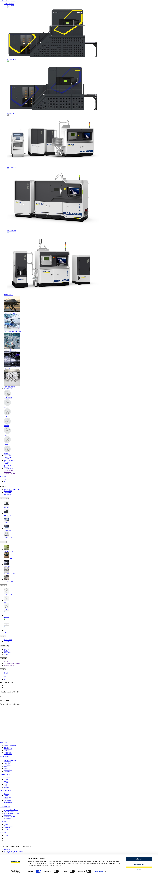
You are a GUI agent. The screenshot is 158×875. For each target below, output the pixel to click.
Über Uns (6, 794)
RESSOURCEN (8, 468)
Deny (139, 869)
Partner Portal (8, 827)
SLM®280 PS (8, 752)
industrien (3, 542)
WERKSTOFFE (8, 388)
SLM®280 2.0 (8, 754)
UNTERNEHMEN (9, 460)
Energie (6, 768)
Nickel (5, 781)
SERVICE (3, 821)
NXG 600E (7, 747)
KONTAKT (3, 476)
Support (6, 824)
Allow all (139, 859)
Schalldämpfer (8, 765)
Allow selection (139, 864)
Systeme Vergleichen (10, 745)
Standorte (6, 829)
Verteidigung (7, 761)
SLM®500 (7, 750)
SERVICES (7, 455)
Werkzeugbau (8, 770)
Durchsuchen (7, 818)
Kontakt (3, 669)
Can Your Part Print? (10, 811)
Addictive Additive (9, 816)
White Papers (7, 815)
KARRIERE (7, 492)
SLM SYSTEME (9, 4)
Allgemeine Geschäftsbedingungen (14, 851)
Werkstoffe (3, 585)
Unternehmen (4, 645)
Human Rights (8, 802)
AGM (5, 803)
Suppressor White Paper (11, 810)
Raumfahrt (7, 763)
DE (5, 481)
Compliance (7, 800)
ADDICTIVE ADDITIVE (11, 489)
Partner (13, 1)
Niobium (6, 787)
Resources (3, 658)
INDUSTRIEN (8, 295)
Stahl (5, 786)
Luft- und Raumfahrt (10, 760)
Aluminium (7, 778)
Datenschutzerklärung (10, 853)
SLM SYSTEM (5, 498)
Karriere (6, 795)
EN (5, 479)
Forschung (7, 771)
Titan (5, 784)
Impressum (7, 849)
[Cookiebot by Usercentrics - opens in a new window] (15, 871)
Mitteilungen (7, 797)
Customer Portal (4, 1)
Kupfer (6, 779)
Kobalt (6, 782)
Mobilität (6, 766)
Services (3, 636)
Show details (99, 871)
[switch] (56, 871)
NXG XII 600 (8, 749)
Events (6, 799)
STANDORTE (8, 491)
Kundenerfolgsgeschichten (11, 813)
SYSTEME (3, 742)
